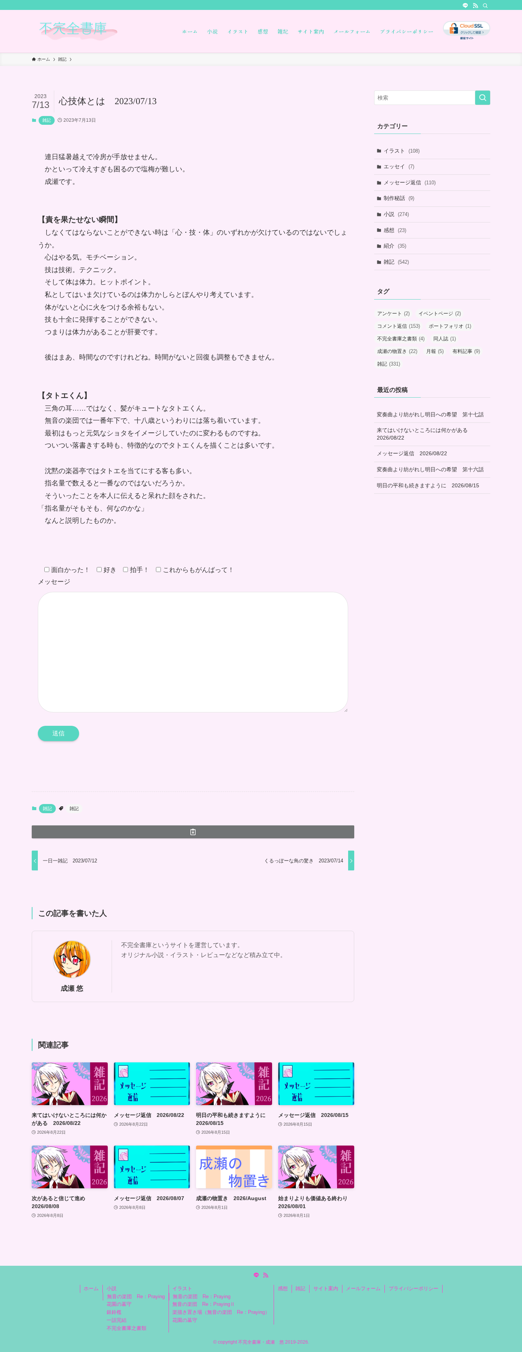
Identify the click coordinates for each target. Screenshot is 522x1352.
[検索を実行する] (482, 97)
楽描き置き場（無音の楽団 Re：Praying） (221, 1312)
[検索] (485, 6)
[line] (465, 6)
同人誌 (444, 339)
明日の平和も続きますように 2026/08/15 (428, 485)
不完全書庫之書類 (401, 339)
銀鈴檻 (114, 1312)
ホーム (91, 1288)
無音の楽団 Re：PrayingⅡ (203, 1304)
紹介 (395, 246)
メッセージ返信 (410, 182)
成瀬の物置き (397, 351)
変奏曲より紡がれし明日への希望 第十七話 (430, 414)
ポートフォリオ (450, 326)
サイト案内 (325, 1288)
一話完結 (116, 1320)
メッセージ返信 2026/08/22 (412, 453)
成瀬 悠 (72, 988)
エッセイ (399, 166)
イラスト (402, 151)
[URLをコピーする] (193, 831)
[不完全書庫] (97, 31)
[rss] (475, 6)
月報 (435, 351)
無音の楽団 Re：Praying (136, 1296)
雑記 (46, 120)
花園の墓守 (119, 1304)
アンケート (393, 313)
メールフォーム (363, 1288)
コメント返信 (398, 326)
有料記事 (466, 351)
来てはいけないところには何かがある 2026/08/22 (425, 434)
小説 (396, 214)
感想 (395, 230)
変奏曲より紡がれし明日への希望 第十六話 (430, 469)
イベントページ (439, 313)
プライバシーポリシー (413, 1288)
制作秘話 (399, 198)
